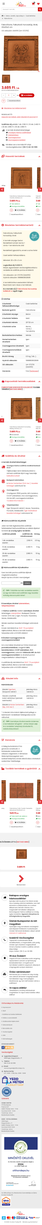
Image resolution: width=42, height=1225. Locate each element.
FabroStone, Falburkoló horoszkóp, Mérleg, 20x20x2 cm (20, 427)
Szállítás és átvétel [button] (15, 455)
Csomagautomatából (16, 140)
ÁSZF (4, 1011)
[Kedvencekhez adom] (11, 210)
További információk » (15, 501)
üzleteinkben (16, 613)
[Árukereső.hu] (7, 1092)
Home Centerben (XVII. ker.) (19, 483)
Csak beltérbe (30, 16)
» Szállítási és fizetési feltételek (12, 1014)
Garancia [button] (10, 740)
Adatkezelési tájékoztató (10, 1021)
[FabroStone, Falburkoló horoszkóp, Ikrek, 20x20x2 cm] (21, 854)
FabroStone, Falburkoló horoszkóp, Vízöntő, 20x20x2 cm (20, 197)
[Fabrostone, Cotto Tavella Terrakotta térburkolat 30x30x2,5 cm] (21, 791)
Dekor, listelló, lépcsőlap (14, 16)
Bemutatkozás (7, 1028)
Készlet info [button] (12, 678)
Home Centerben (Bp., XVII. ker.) (13, 705)
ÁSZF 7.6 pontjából (26, 628)
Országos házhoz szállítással (19, 132)
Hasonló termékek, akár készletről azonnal (19, 117)
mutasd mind (16, 389)
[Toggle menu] (3, 3)
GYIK (4, 1035)
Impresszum (6, 1007)
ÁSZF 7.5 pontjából (31, 662)
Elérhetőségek (7, 1039)
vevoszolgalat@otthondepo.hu (14, 1068)
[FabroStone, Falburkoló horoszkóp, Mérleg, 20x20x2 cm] (21, 409)
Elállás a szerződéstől (9, 1018)
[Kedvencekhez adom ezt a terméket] (4, 101)
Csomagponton (14, 137)
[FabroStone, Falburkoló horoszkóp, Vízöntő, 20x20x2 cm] (21, 178)
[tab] (21, 156)
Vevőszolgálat (7, 1032)
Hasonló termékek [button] (15, 156)
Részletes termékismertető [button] (18, 225)
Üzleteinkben (13, 135)
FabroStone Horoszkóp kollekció (20, 290)
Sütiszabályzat (7, 1025)
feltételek (34, 371)
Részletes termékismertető (15, 108)
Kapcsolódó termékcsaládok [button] (20, 381)
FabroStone (8, 18)
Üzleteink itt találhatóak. (17, 933)
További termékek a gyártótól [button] (21, 768)
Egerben (12, 689)
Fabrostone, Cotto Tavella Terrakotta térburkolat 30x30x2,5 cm (21, 809)
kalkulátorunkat (13, 476)
